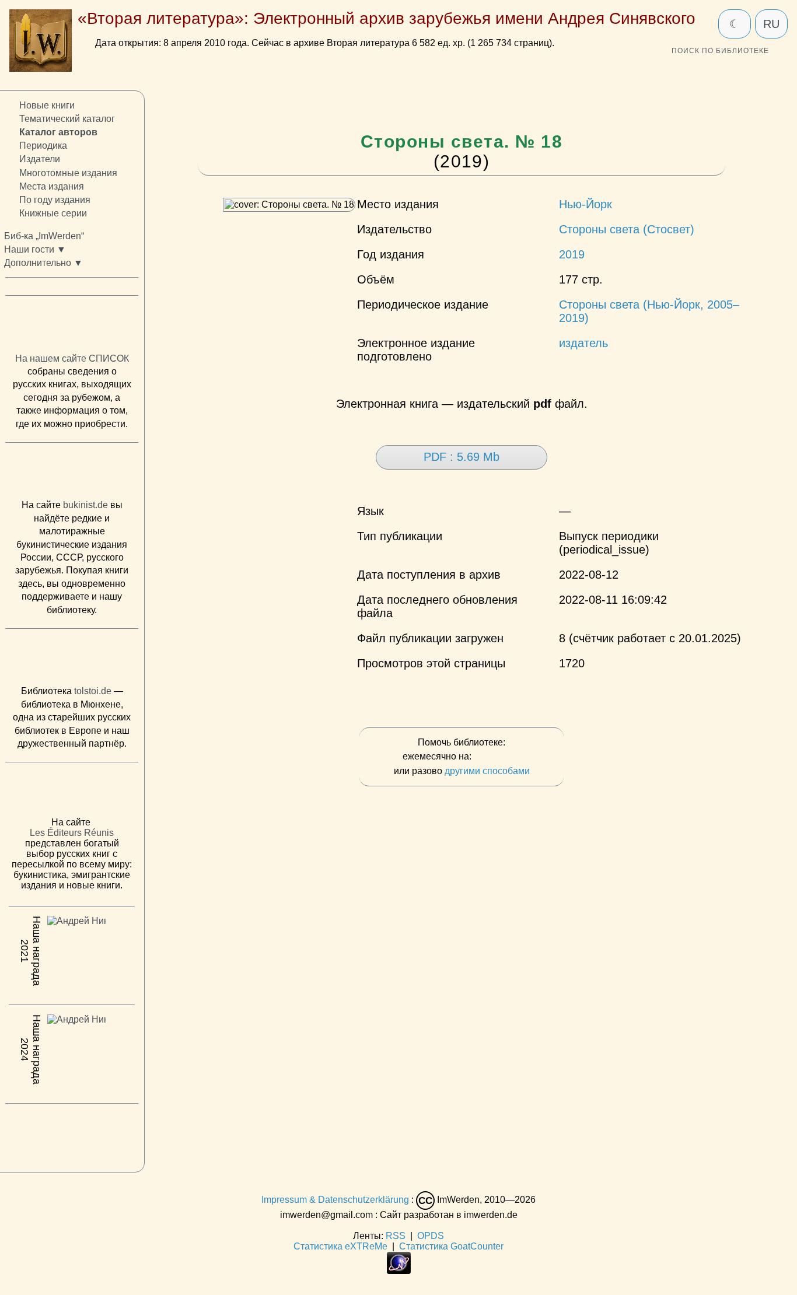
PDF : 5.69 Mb (461, 456)
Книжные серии (53, 213)
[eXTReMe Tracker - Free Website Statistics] (399, 1271)
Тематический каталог (67, 119)
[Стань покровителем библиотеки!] (497, 757)
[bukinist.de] (72, 474)
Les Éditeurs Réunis (72, 833)
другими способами (487, 771)
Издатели (39, 159)
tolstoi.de (92, 691)
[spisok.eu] (72, 327)
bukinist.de (85, 505)
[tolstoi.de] (72, 660)
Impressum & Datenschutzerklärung (335, 1200)
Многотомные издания (68, 173)
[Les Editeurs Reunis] (72, 793)
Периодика (43, 146)
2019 (572, 254)
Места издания (51, 186)
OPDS (430, 1236)
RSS (396, 1236)
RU (771, 24)
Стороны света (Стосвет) (626, 229)
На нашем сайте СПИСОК (72, 358)
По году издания (54, 200)
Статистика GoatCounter (451, 1246)
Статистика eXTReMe (340, 1246)
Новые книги (47, 105)
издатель (583, 343)
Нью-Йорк (585, 204)
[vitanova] (71, 1135)
